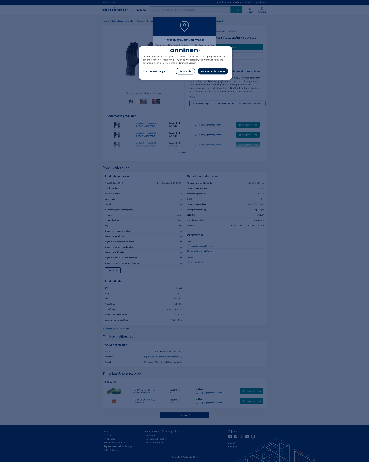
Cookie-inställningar (154, 71)
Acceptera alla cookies (212, 71)
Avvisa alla (185, 71)
